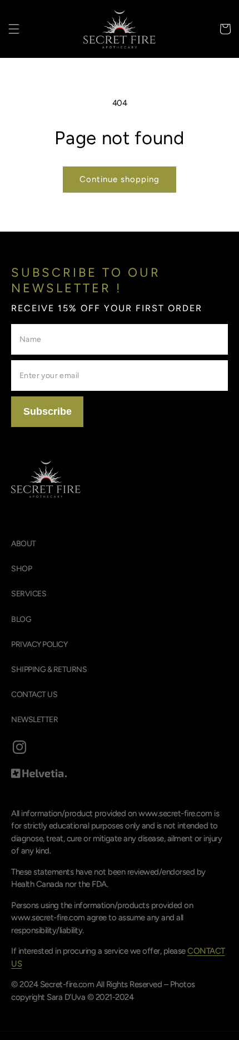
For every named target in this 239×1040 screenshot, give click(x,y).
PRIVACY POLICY (39, 644)
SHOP (21, 568)
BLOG (21, 619)
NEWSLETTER (34, 719)
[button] (14, 29)
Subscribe (47, 411)
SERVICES (28, 594)
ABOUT (23, 543)
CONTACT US (34, 694)
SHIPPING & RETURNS (49, 669)
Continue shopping (119, 179)
